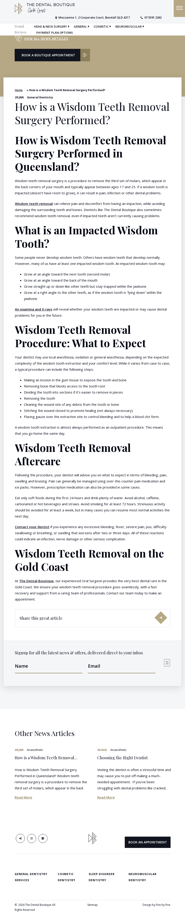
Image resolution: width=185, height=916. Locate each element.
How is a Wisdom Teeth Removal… (46, 757)
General (80, 26)
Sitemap (92, 905)
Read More (23, 797)
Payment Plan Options (54, 33)
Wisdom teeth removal (34, 203)
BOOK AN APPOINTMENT (147, 842)
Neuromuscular (128, 26)
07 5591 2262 (153, 17)
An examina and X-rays (33, 309)
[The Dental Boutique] (45, 8)
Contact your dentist (32, 526)
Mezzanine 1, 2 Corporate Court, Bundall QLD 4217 (94, 17)
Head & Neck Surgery (50, 26)
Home (19, 90)
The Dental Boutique (36, 581)
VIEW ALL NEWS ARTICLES (46, 38)
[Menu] (179, 8)
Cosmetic (101, 26)
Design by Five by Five (156, 905)
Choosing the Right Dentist (122, 757)
